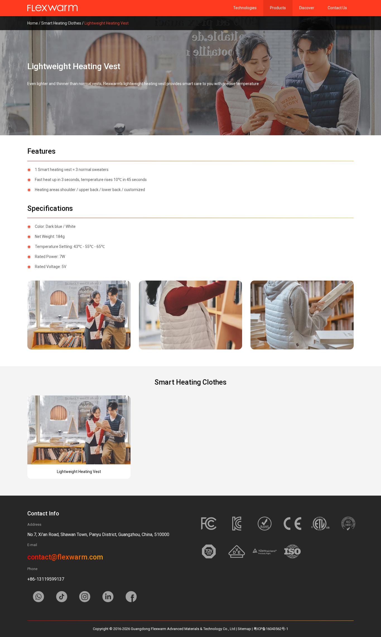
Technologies (245, 8)
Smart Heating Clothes (61, 23)
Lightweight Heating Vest (79, 471)
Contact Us (337, 8)
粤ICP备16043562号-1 (271, 629)
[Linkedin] (108, 599)
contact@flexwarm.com (65, 557)
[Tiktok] (62, 599)
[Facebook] (131, 599)
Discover (306, 8)
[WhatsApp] (38, 599)
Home (32, 23)
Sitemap (244, 629)
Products (278, 8)
